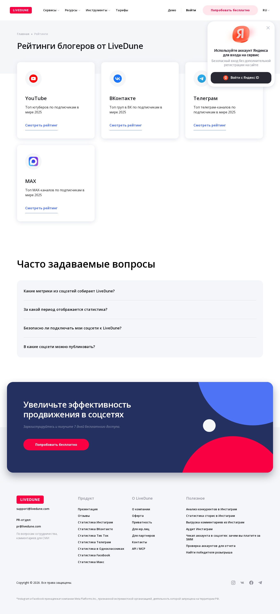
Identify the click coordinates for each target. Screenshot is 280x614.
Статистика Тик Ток (93, 535)
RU (265, 10)
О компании (141, 509)
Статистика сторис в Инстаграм (210, 516)
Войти (191, 10)
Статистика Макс (91, 562)
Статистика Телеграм (94, 542)
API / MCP (138, 549)
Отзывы (84, 516)
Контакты (139, 542)
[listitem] (140, 291)
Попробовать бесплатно (230, 10)
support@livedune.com (32, 508)
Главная (23, 34)
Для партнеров (143, 535)
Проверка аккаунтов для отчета (211, 546)
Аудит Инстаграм (199, 529)
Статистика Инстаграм (95, 522)
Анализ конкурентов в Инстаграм (211, 509)
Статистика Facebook (94, 555)
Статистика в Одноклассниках (101, 549)
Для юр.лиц (140, 529)
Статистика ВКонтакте (95, 529)
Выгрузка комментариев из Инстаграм (215, 522)
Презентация (88, 509)
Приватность (142, 522)
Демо (172, 10)
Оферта (138, 516)
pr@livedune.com (28, 526)
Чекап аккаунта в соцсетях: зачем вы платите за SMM (223, 537)
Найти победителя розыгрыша (209, 552)
